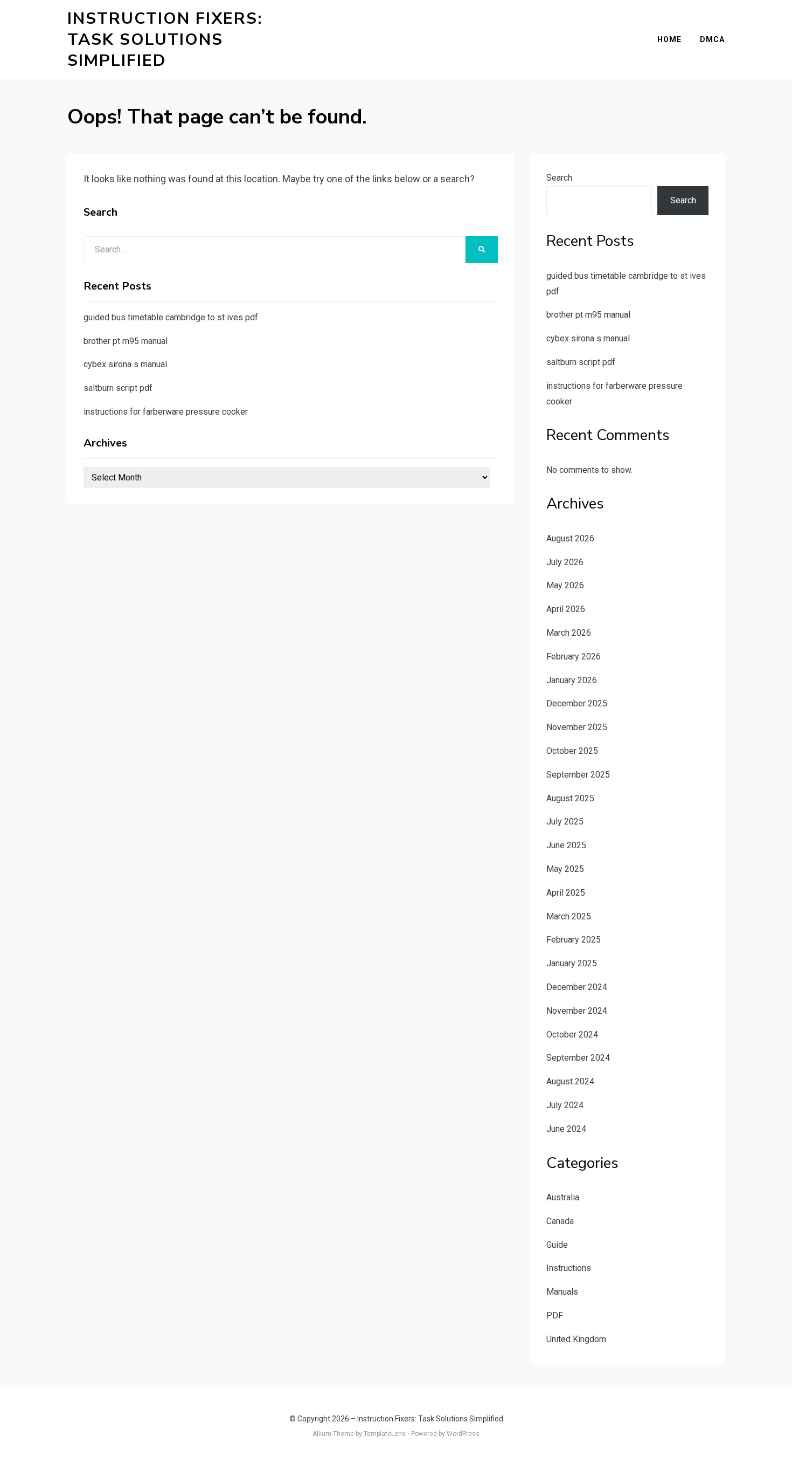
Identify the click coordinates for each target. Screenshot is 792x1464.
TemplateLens (385, 1434)
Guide (557, 1245)
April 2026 (565, 609)
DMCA (712, 39)
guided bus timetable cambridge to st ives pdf (171, 317)
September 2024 (578, 1058)
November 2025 (576, 727)
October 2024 (572, 1034)
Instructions (568, 1268)
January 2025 (571, 963)
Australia (562, 1197)
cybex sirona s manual (125, 364)
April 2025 (565, 893)
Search (559, 178)
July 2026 (564, 562)
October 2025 (572, 751)
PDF (554, 1315)
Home (669, 39)
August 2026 (570, 538)
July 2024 (564, 1105)
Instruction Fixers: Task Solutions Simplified (164, 40)
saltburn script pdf (118, 388)
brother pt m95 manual (126, 341)
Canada (560, 1221)
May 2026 (565, 585)
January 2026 (571, 680)
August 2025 (570, 798)
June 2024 (566, 1129)
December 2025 (576, 703)
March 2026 (568, 633)
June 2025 (566, 845)
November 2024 (576, 1011)
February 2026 (573, 656)
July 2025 (564, 821)
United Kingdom (576, 1339)
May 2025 (565, 869)
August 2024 (570, 1081)
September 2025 (578, 774)
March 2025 (568, 916)
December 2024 (576, 987)
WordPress (463, 1434)
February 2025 (573, 939)
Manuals (562, 1292)
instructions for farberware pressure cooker (166, 412)
